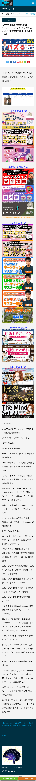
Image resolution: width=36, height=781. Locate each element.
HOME (4, 736)
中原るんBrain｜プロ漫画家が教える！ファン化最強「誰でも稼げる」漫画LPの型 (17, 691)
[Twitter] (6, 771)
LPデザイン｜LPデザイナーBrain (16, 438)
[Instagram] (3, 771)
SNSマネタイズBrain (11, 448)
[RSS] (14, 771)
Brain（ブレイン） (9, 20)
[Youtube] (12, 771)
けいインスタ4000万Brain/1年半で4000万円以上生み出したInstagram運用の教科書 (18, 522)
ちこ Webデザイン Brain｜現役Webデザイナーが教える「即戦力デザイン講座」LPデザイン (17, 540)
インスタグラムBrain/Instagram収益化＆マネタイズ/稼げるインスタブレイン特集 (17, 610)
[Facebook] (9, 771)
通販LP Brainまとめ (18, 328)
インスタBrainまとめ (18, 111)
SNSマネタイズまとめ (18, 167)
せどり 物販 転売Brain (11, 531)
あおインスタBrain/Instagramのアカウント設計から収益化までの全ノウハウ (17, 509)
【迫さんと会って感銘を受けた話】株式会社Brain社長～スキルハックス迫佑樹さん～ (17, 77)
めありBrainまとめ (18, 367)
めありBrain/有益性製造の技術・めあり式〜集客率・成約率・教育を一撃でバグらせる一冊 (18, 570)
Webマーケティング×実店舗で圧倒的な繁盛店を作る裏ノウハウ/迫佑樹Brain (18, 466)
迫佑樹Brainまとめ (18, 223)
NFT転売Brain (8, 443)
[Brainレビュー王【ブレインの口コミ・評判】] (7, 3)
